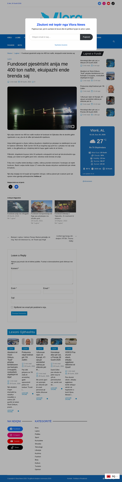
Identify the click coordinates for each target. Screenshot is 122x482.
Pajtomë (86, 37)
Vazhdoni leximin (61, 45)
